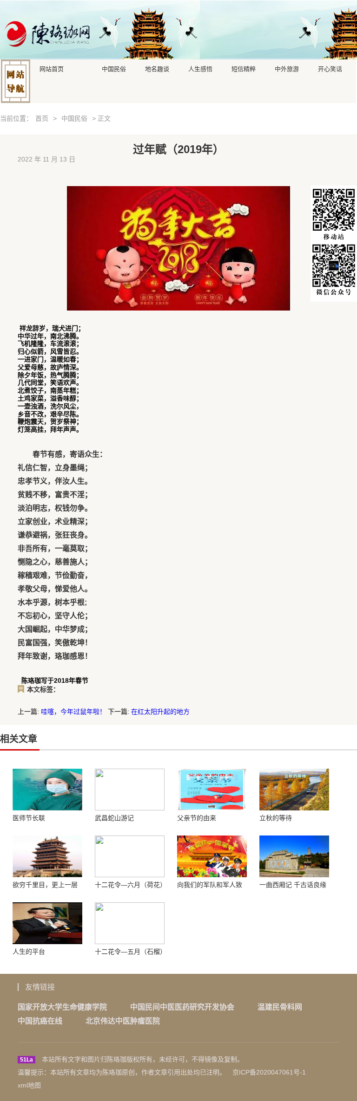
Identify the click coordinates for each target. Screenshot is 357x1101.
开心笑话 (330, 68)
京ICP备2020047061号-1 (269, 1072)
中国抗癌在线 (40, 1021)
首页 (41, 118)
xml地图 (29, 1085)
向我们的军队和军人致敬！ (209, 884)
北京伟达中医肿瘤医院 (123, 1021)
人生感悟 (200, 68)
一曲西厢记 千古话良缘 (292, 884)
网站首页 (52, 68)
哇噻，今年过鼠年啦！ (73, 711)
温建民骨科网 (280, 1007)
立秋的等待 (275, 818)
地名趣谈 (157, 68)
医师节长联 (29, 818)
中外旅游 (287, 68)
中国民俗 (114, 68)
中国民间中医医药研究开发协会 (182, 1007)
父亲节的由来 (196, 818)
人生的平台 (29, 951)
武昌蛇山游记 (114, 818)
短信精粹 (243, 68)
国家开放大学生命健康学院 (62, 1007)
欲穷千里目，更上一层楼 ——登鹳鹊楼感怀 (45, 884)
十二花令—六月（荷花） (130, 884)
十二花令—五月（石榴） (130, 951)
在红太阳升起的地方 (160, 711)
